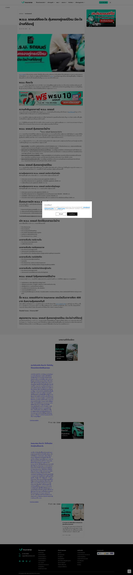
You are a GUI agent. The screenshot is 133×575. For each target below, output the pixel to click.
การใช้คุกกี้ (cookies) (61, 208)
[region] (67, 209)
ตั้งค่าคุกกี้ (61, 214)
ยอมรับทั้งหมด (72, 214)
